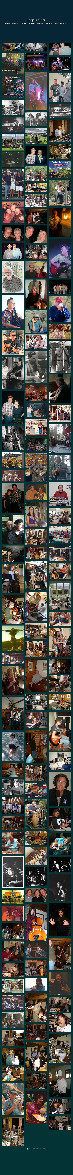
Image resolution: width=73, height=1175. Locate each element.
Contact (64, 23)
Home (7, 23)
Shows (40, 23)
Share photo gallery (37, 1149)
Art (56, 23)
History (15, 23)
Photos (49, 23)
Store (32, 23)
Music (24, 23)
